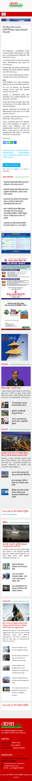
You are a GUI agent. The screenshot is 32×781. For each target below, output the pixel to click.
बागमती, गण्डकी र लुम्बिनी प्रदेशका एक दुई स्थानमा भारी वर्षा (15, 545)
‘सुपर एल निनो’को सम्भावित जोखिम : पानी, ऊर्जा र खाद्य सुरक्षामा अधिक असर (19, 578)
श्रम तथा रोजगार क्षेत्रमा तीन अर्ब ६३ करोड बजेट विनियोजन (21, 473)
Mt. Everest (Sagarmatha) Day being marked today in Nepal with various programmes (15, 625)
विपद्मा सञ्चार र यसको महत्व (11, 388)
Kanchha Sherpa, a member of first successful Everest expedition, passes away (20, 658)
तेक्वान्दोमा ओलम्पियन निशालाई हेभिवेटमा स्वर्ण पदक (23, 153)
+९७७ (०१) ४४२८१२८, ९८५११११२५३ (13, 763)
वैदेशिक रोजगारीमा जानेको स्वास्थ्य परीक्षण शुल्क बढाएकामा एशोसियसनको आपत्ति (20, 494)
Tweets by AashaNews (9, 514)
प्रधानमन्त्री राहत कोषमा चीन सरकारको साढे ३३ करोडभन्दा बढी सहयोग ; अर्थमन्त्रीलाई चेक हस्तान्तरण (16, 201)
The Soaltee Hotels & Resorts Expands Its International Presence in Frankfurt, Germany (20, 691)
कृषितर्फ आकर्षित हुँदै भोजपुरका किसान (18, 412)
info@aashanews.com (11, 766)
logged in (17, 169)
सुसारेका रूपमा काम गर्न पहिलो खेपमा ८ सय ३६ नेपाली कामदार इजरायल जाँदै (15, 454)
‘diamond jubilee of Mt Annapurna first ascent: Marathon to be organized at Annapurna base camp (20, 669)
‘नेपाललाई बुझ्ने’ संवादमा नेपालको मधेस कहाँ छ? (19, 404)
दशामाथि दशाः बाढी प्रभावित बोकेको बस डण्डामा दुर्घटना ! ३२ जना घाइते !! (15, 224)
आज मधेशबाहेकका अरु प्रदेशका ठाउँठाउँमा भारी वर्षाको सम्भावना (19, 588)
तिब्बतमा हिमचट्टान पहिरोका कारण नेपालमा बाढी (19, 567)
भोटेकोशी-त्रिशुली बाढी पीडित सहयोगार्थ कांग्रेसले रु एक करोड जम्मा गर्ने (16, 183)
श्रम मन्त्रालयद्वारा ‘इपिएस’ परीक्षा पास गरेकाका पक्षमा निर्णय (20, 483)
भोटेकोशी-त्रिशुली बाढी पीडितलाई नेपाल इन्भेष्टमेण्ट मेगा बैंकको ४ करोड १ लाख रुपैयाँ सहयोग (16, 192)
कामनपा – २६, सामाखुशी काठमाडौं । (13, 768)
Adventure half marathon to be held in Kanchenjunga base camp (20, 680)
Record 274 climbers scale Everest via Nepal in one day (20, 648)
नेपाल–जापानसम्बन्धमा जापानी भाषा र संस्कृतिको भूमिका (20, 421)
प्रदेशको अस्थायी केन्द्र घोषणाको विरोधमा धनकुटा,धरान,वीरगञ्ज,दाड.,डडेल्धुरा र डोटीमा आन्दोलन (13, 154)
